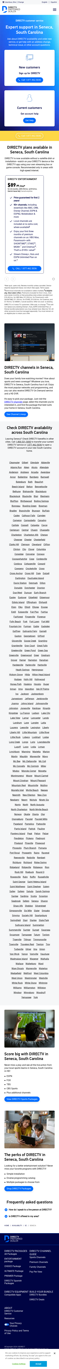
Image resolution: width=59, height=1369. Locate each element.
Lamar (25, 718)
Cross (41, 568)
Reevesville (19, 857)
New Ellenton (29, 795)
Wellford (27, 973)
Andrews (24, 472)
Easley (12, 597)
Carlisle (15, 525)
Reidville (31, 857)
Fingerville (30, 616)
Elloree (35, 607)
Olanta (35, 814)
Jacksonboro (37, 694)
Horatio (37, 684)
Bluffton (14, 501)
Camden (41, 515)
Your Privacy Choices (16, 1324)
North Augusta (37, 804)
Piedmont (40, 838)
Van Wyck (14, 954)
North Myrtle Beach (39, 809)
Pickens (29, 838)
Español (54, 2)
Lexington (35, 727)
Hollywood (40, 679)
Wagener (34, 959)
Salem (46, 886)
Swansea (45, 930)
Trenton (40, 944)
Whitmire (43, 983)
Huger (46, 684)
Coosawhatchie (19, 559)
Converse (30, 554)
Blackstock (15, 496)
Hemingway (37, 669)
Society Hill (27, 915)
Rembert (41, 857)
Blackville (27, 496)
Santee (14, 896)
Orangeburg (17, 819)
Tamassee (27, 934)
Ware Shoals (18, 968)
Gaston (18, 636)
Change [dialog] (21, 2)
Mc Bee (16, 761)
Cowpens (19, 568)
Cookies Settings (19, 1364)
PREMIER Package (13, 1276)
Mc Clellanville (29, 761)
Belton (29, 486)
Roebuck (29, 872)
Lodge (46, 737)
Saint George (19, 881)
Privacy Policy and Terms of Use (16, 1332)
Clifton (46, 544)
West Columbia (41, 973)
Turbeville (18, 949)
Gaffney (16, 631)
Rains (36, 853)
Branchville (24, 510)
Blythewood (26, 501)
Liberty (45, 727)
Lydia (33, 747)
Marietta (37, 751)
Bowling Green (29, 506)
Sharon (44, 901)
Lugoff (17, 747)
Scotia (34, 896)
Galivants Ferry (30, 631)
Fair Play (34, 612)
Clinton (16, 549)
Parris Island (20, 828)
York (35, 997)
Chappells (44, 530)
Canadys (42, 520)
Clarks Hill (14, 544)
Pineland (18, 843)
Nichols (33, 800)
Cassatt (24, 525)
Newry (24, 800)
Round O (40, 872)
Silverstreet (40, 906)
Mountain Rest (19, 785)
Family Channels (38, 1267)
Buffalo (46, 510)
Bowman (43, 506)
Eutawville (23, 612)
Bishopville (28, 491)
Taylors (45, 934)
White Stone (30, 983)
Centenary (14, 530)
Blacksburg (41, 491)
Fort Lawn (34, 621)
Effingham (32, 602)
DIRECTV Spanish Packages (13, 1282)
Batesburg (21, 482)
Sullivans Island (22, 925)
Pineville (29, 843)
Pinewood (40, 843)
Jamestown (17, 698)
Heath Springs (23, 669)
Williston (41, 987)
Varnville (34, 954)
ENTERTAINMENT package (13, 1260)
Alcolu (34, 467)
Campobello (30, 520)
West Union (17, 978)
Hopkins (28, 684)
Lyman (41, 747)
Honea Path (16, 684)
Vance (25, 954)
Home (6, 1226)
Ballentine (22, 477)
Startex (33, 920)
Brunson (36, 510)
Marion (46, 751)
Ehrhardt (43, 602)
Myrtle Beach (32, 790)
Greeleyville (16, 650)
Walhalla (44, 959)
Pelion (37, 833)
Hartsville (42, 665)
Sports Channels (37, 1257)
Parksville (41, 824)
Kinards (46, 708)
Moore (29, 775)
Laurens (14, 727)
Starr (25, 920)
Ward (40, 963)
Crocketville (31, 568)
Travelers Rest (27, 944)
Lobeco (26, 737)
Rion (47, 867)
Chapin (34, 530)
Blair (36, 496)
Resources (9, 1318)
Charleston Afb (31, 535)
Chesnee (18, 539)
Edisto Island (18, 602)
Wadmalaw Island (19, 959)
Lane (26, 722)
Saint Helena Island (36, 881)
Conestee (19, 554)
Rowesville (15, 877)
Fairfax (44, 612)
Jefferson (29, 698)
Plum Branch (30, 848)
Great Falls (42, 645)
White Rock (17, 983)
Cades (17, 515)
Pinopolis (17, 848)
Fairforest (18, 616)
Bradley (13, 510)
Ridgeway (38, 867)
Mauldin (24, 756)
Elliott (27, 607)
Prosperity (27, 853)
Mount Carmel (41, 775)
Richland (27, 862)
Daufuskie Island (36, 578)
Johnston (13, 708)
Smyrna (16, 915)
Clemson (25, 544)
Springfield (15, 920)
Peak (29, 833)
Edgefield (33, 597)
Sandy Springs (43, 891)
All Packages (10, 1254)
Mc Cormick (33, 766)
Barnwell (45, 477)
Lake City (45, 713)
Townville (13, 944)
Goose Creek (30, 641)
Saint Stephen (34, 886)
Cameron (17, 520)
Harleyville (30, 665)
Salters (21, 891)
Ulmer (28, 949)
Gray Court (30, 645)
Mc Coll (42, 761)
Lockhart (36, 737)
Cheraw (44, 535)
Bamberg (34, 477)
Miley (43, 766)
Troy (48, 944)
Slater (37, 910)
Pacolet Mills (41, 819)
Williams (17, 987)
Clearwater (14, 462)
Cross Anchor (16, 573)
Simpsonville (15, 910)
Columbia (41, 549)
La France (25, 713)
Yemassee (26, 997)
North (25, 804)
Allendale (44, 467)
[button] (29, 1209)
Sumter (26, 930)
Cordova (18, 563)
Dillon (42, 583)
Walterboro (31, 963)
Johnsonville (42, 703)
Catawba (35, 525)
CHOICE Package (12, 1266)
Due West (17, 592)
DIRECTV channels (13, 402)
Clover (31, 549)
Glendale (34, 462)
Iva (17, 694)
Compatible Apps (12, 1294)
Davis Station (20, 583)
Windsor (18, 992)
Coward (41, 563)
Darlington (20, 578)
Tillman (27, 939)
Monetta (42, 771)
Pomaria (42, 848)
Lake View (15, 718)
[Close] (55, 1353)
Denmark (33, 583)
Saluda (29, 891)
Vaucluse (44, 954)
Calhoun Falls (28, 515)
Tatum (37, 934)
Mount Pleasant (38, 780)
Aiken (26, 467)
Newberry (14, 800)
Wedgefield (16, 973)
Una (35, 949)
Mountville (33, 785)
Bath (30, 482)
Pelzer (45, 833)
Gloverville (17, 641)
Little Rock (15, 737)
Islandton (29, 689)
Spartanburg (41, 915)
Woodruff (41, 992)
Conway (41, 554)
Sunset (35, 930)
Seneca (35, 901)
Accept (38, 1364)
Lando (46, 718)
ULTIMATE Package (13, 1271)
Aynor (13, 477)
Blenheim (44, 496)
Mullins (43, 785)
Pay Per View (36, 1271)
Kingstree (13, 713)
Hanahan (43, 660)
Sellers (26, 901)
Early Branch (40, 592)
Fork (25, 621)
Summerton (38, 925)
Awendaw (45, 472)
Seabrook (16, 901)
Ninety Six (44, 800)
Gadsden (45, 626)
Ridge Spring (40, 862)
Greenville (14, 655)
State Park (44, 920)
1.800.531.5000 (23, 442)
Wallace (19, 963)
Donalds (18, 588)
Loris (32, 742)
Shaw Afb (18, 906)
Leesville (24, 727)
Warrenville (31, 968)
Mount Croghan (20, 780)
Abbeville (45, 462)
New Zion (42, 795)
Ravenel (45, 853)
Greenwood (26, 655)
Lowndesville (43, 742)
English (44, 2)
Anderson (13, 472)
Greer (36, 655)
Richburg (17, 862)
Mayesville (35, 756)
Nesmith (16, 795)
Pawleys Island (18, 833)
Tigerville (17, 939)
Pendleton (19, 838)
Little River (44, 732)
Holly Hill (28, 679)
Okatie (27, 814)
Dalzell (46, 573)
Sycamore (14, 934)
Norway (18, 814)
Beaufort (39, 482)
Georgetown (29, 636)
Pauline (41, 828)
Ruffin (33, 877)
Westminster (31, 978)
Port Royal (15, 853)
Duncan (28, 592)
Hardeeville (17, 665)
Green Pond (30, 650)
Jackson (25, 694)
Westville (43, 978)
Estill (13, 612)
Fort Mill (45, 621)
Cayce (44, 525)
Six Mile (28, 910)
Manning (26, 751)
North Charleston (19, 809)
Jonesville (25, 708)
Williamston (29, 987)
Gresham (45, 655)
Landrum (17, 722)
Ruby (25, 877)
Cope (31, 559)
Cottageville (30, 563)
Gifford (41, 636)
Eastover (22, 597)
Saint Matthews (17, 886)
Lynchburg (14, 751)
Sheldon (29, 906)
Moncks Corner (29, 771)
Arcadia (34, 472)
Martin (14, 756)
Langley (35, 722)
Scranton (43, 896)
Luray (26, 747)
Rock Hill (19, 872)
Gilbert (25, 462)
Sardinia (24, 896)
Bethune (17, 491)
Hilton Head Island (41, 674)
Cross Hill (29, 573)
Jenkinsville (42, 698)
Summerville (15, 930)
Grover (14, 660)
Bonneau (16, 506)
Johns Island (27, 703)
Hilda (27, 674)
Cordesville (41, 559)
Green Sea (43, 650)
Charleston (16, 535)
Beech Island (18, 486)
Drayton (41, 588)
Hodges (18, 679)
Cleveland (36, 544)
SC (26, 1226)
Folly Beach (15, 621)
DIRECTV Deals (37, 1299)
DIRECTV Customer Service (13, 1312)
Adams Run (16, 467)
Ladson (35, 713)
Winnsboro (29, 992)
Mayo (45, 756)
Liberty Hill (15, 732)
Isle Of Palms (42, 689)
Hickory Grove (16, 674)
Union (42, 949)
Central (25, 530)
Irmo (20, 689)
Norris (18, 804)
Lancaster (35, 718)
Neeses (44, 790)
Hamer (22, 660)
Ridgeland (14, 867)
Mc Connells (19, 766)
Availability (17, 1226)
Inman (13, 689)
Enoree (44, 607)
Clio (24, 549)
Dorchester (30, 588)
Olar (43, 814)
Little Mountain (29, 732)
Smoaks (46, 910)
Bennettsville (41, 486)
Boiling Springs (41, 501)
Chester (28, 539)
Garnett (43, 631)
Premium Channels (39, 1262)
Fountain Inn (15, 626)
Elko (20, 607)
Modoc (16, 771)
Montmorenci (17, 775)
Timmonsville (39, 939)
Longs (25, 742)
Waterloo (43, 968)
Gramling (42, 641)
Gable (36, 626)
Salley (12, 891)
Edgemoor (45, 597)
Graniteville (17, 645)
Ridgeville (26, 867)
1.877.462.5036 (34, 445)
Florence (41, 616)
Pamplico (29, 824)
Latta (43, 722)
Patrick (32, 828)
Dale (38, 573)
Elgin (13, 607)
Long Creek (14, 742)
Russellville (43, 877)
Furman (27, 626)
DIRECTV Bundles (38, 1294)
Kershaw (36, 708)
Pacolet (29, 819)
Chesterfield (39, 539)
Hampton (32, 660)
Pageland (18, 824)
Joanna (15, 703)
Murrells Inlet (17, 790)
